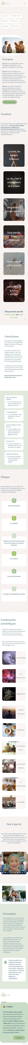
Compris (19, 1038)
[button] (25, 863)
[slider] (7, 872)
